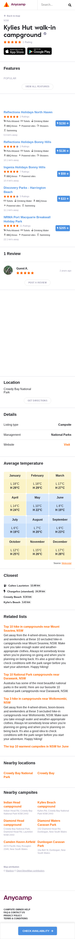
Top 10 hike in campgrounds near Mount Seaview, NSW (31, 628)
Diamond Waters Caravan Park (49, 822)
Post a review (37, 282)
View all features (37, 86)
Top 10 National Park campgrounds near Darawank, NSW (31, 676)
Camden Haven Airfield (19, 842)
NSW (6, 20)
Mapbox (10, 870)
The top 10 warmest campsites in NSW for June (36, 746)
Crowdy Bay (46, 773)
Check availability (36, 930)
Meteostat (66, 563)
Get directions (37, 400)
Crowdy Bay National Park (18, 775)
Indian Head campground (12, 804)
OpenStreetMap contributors (30, 870)
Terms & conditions (16, 918)
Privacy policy (13, 915)
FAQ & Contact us (14, 912)
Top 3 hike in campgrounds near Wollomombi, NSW (35, 700)
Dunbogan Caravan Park (51, 844)
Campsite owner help (17, 909)
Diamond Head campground (14, 822)
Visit (67, 444)
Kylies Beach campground (47, 804)
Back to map (13, 16)
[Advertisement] (37, 333)
